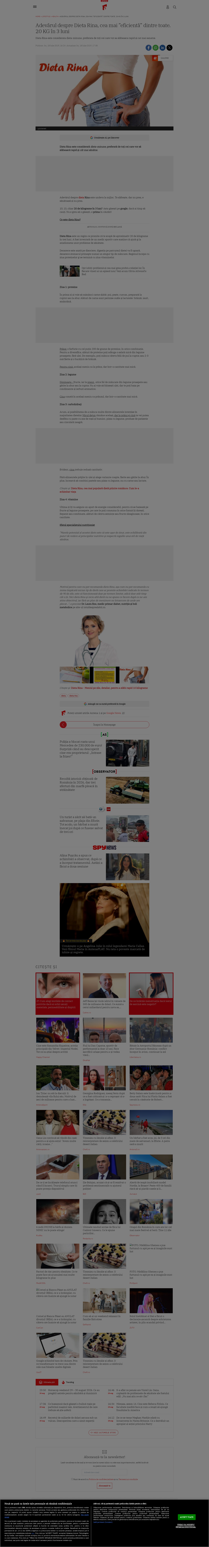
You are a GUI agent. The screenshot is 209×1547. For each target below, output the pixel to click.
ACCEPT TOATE (187, 1517)
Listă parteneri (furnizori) (103, 1522)
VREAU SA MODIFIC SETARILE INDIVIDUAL (186, 1526)
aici (33, 1533)
